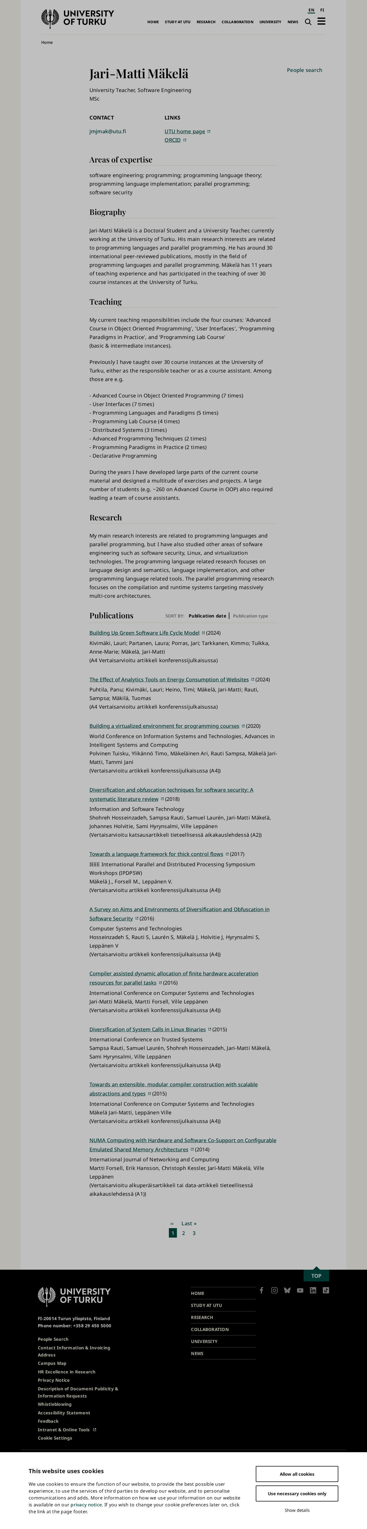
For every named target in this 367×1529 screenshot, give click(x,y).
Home (153, 21)
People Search (53, 1339)
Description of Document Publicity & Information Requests (78, 1392)
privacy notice (86, 1504)
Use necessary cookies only (297, 1493)
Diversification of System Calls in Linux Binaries (147, 1029)
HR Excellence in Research (67, 1372)
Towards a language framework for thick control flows (156, 853)
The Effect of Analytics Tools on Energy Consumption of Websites (169, 679)
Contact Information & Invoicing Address (74, 1351)
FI (322, 10)
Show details (297, 1510)
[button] (321, 21)
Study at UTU (177, 21)
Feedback (48, 1421)
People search (305, 69)
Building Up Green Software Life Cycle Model (144, 632)
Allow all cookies (297, 1474)
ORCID (173, 139)
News (293, 21)
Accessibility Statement (64, 1413)
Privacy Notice (54, 1380)
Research (206, 21)
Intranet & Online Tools (64, 1429)
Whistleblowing (55, 1404)
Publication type (250, 616)
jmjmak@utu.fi (107, 131)
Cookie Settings (55, 1438)
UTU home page (185, 131)
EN (311, 10)
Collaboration (237, 21)
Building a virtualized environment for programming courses (164, 725)
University (270, 21)
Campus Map (52, 1363)
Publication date (208, 616)
